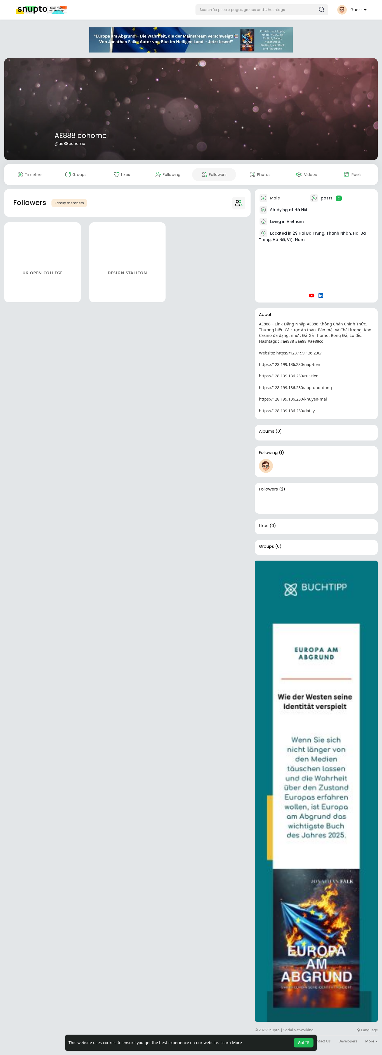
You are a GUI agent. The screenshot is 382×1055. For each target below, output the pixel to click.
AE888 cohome (81, 135)
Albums (266, 431)
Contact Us (321, 1041)
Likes (263, 525)
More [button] (370, 1041)
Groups (266, 546)
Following (268, 452)
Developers (347, 1041)
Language (369, 1030)
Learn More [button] (231, 1042)
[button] (261, 9)
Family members (69, 203)
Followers (268, 489)
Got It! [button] (303, 1042)
